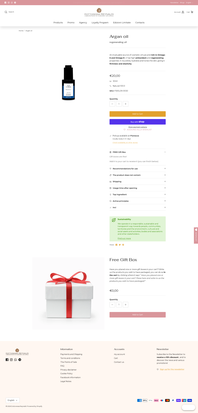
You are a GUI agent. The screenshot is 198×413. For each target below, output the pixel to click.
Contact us (119, 362)
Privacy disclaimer (68, 370)
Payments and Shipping (71, 354)
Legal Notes (65, 381)
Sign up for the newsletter (172, 369)
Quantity (114, 99)
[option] (68, 70)
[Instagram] (9, 2)
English (188, 2)
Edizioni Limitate (122, 22)
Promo (70, 22)
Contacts (139, 22)
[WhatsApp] (12, 2)
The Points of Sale (68, 362)
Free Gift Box (123, 259)
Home (21, 31)
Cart (116, 358)
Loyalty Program (100, 22)
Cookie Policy (66, 373)
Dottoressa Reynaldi (18, 406)
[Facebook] (5, 2)
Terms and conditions (70, 358)
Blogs (182, 2)
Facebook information (70, 377)
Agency (83, 22)
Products (58, 22)
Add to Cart (137, 114)
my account (119, 354)
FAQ (62, 366)
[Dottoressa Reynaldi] (99, 12)
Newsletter (174, 2)
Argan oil (29, 31)
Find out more (124, 238)
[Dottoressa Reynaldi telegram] (15, 2)
